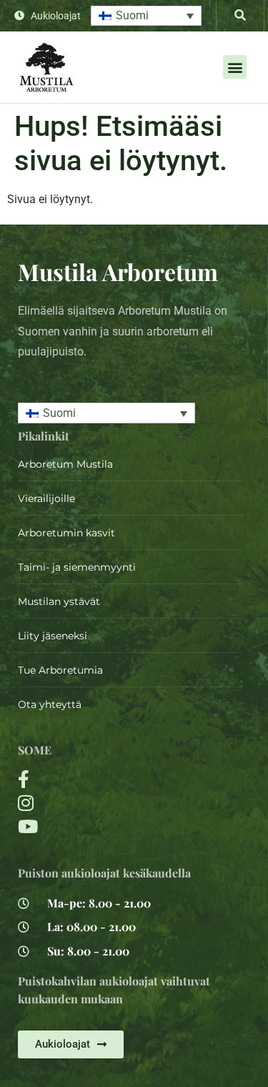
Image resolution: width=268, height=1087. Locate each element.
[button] (146, 16)
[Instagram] (93, 803)
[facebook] (93, 779)
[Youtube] (93, 826)
